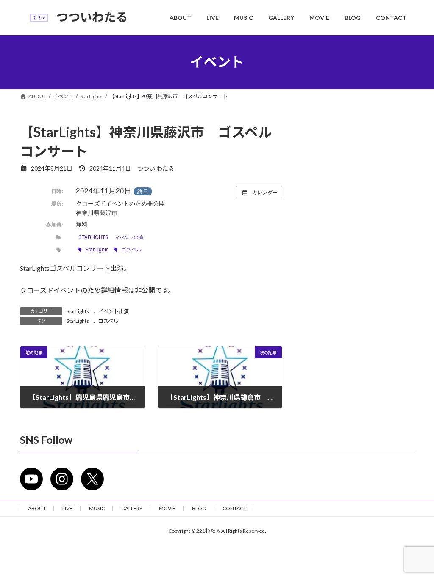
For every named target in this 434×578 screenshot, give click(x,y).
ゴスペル (131, 249)
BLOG (199, 508)
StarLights (93, 237)
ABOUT (37, 508)
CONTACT (234, 508)
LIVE (67, 508)
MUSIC (97, 508)
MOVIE (167, 508)
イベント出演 (129, 237)
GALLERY (131, 508)
